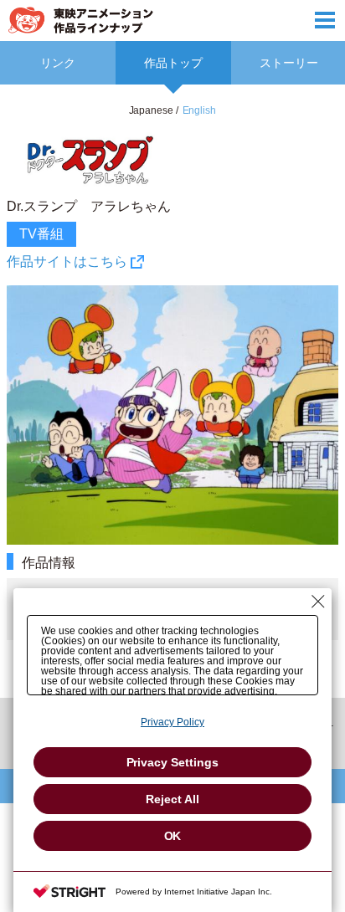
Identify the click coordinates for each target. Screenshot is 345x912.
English (200, 110)
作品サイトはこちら (67, 261)
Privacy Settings (172, 762)
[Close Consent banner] (318, 601)
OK (173, 836)
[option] (172, 398)
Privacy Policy (172, 722)
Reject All (172, 799)
